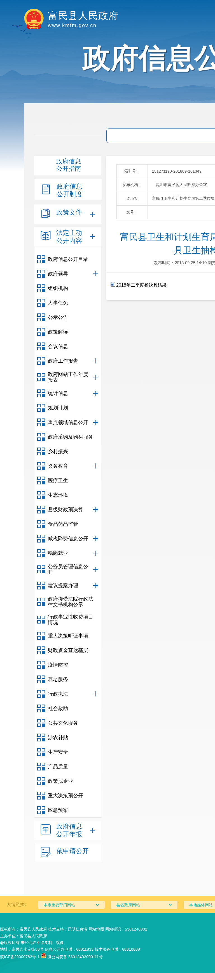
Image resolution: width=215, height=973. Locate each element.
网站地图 (96, 929)
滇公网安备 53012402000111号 (74, 957)
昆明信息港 (77, 929)
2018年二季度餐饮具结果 (141, 285)
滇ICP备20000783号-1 (20, 957)
